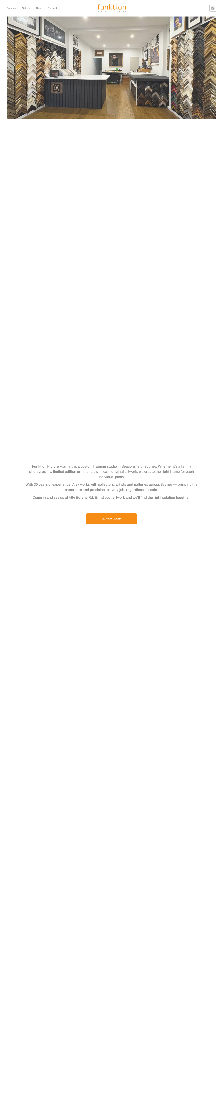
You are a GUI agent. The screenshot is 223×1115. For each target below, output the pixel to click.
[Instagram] (212, 8)
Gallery (26, 8)
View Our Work (111, 518)
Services (12, 8)
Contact (52, 8)
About (38, 8)
